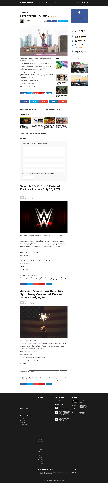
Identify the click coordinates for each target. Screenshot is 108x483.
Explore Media (58, 480)
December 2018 (40, 445)
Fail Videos (22, 418)
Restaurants (40, 2)
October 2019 (40, 425)
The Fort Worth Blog (27, 2)
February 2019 (40, 441)
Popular (62, 2)
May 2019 (39, 435)
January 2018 (40, 461)
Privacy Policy (57, 400)
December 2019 (40, 421)
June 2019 (39, 433)
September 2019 (41, 427)
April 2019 (39, 437)
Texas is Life (22, 420)
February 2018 (40, 459)
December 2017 (40, 463)
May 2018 (39, 455)
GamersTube (22, 422)
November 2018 (40, 447)
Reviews (46, 2)
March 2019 (40, 439)
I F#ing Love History (23, 424)
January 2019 (40, 443)
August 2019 (40, 429)
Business (57, 2)
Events (51, 2)
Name (23, 157)
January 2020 (40, 419)
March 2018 (40, 457)
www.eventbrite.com (33, 89)
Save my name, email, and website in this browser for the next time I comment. (38, 173)
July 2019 (39, 431)
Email (23, 163)
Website (24, 168)
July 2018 (39, 451)
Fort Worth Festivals (23, 411)
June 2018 (39, 453)
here (27, 269)
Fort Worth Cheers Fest (28, 109)
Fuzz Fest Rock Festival (52, 109)
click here (29, 367)
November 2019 (40, 423)
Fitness (26, 12)
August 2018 (40, 449)
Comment (24, 146)
